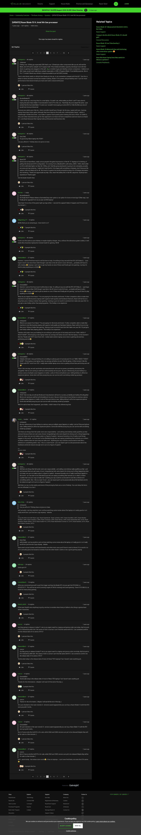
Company (66, 794)
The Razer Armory (37, 15)
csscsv (20, 624)
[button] (126, 4)
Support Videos (49, 813)
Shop (10, 794)
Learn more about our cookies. (105, 821)
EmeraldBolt (22, 258)
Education (11, 813)
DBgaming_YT (22, 220)
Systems (47, 15)
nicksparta (21, 59)
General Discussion (102, 40)
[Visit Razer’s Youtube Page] (82, 810)
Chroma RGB (30, 800)
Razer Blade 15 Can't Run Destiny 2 (107, 43)
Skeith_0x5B (22, 604)
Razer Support (101, 32)
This (47, 69)
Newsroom (66, 804)
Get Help (47, 797)
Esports (29, 807)
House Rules (65, 4)
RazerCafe (11, 800)
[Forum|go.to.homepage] (20, 4)
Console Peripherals (102, 62)
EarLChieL (21, 502)
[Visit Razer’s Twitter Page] (82, 807)
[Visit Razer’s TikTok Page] (82, 813)
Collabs (29, 810)
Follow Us (84, 794)
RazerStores (12, 797)
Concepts (29, 804)
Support (52, 4)
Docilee (20, 193)
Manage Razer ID (50, 810)
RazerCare (48, 807)
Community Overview (22, 15)
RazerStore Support (50, 804)
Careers (65, 800)
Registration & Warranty (51, 800)
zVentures (66, 807)
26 (64, 53)
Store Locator (12, 804)
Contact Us (66, 810)
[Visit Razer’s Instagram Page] (82, 801)
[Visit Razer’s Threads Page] (82, 804)
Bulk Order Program (14, 810)
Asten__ (20, 419)
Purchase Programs (14, 807)
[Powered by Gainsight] (70, 786)
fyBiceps (20, 564)
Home (11, 15)
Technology (30, 797)
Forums (40, 4)
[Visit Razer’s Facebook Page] (82, 798)
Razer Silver (103, 4)
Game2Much (22, 582)
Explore (29, 794)
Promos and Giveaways (84, 4)
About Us (65, 797)
